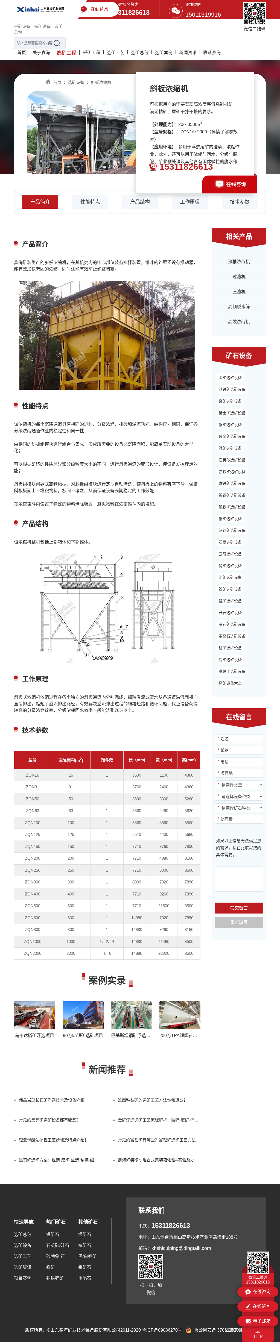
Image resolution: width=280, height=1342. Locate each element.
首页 (21, 52)
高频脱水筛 (239, 306)
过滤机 (239, 276)
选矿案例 (164, 52)
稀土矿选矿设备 (232, 413)
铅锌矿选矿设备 (232, 530)
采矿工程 (91, 52)
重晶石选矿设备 (232, 636)
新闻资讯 (188, 52)
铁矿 (50, 1267)
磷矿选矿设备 (230, 401)
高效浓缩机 (239, 321)
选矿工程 (66, 53)
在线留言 (261, 1306)
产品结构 (140, 202)
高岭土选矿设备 (232, 671)
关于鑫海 (41, 52)
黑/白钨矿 (87, 1256)
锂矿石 (52, 1234)
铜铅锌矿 (55, 1278)
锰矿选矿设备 (230, 601)
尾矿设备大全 (230, 683)
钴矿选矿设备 (230, 648)
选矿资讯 (22, 1267)
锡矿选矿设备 (230, 659)
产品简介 (40, 202)
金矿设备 (22, 26)
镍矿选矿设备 (230, 589)
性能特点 (90, 202)
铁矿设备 (42, 26)
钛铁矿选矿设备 (232, 389)
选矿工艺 (115, 52)
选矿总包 (139, 52)
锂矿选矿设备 (230, 448)
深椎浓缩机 (239, 261)
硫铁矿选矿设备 (232, 507)
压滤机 (239, 291)
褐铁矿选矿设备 (232, 495)
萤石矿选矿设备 (232, 624)
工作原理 (190, 202)
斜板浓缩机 (101, 82)
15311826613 (130, 12)
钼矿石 (84, 1267)
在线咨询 (236, 184)
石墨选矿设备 (230, 542)
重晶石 (84, 1278)
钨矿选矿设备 (230, 565)
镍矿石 (84, 1245)
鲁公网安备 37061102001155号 (224, 1330)
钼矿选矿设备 (230, 577)
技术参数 (240, 202)
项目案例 (22, 1278)
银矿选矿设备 (230, 424)
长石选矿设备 (230, 612)
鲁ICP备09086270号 (162, 1330)
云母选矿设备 (230, 554)
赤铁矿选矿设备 (232, 471)
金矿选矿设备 (230, 377)
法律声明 (233, 1330)
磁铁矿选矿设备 (232, 483)
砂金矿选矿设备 (232, 436)
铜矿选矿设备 (230, 518)
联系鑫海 (212, 52)
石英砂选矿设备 (232, 460)
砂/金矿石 (55, 1256)
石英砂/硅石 (57, 1245)
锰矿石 (84, 1234)
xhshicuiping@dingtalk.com (181, 1248)
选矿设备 (76, 82)
